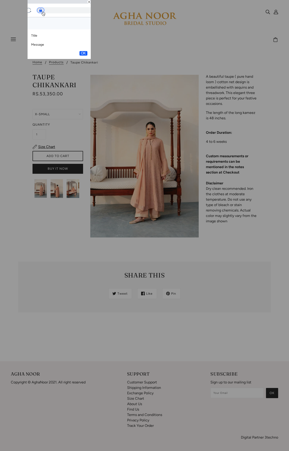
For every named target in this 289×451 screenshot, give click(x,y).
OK (83, 53)
